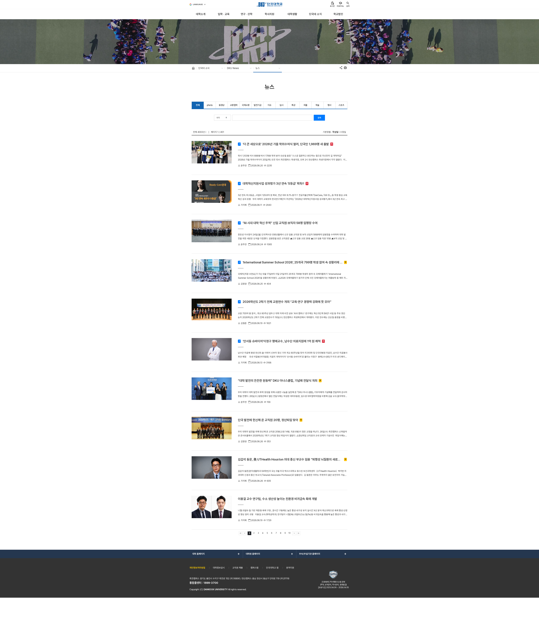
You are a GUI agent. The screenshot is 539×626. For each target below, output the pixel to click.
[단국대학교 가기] (269, 4)
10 (289, 533)
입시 (281, 105)
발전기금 (257, 105)
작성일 (335, 132)
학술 (317, 105)
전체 (198, 105)
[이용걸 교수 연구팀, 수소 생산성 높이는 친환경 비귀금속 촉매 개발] (212, 510)
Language (198, 4)
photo (210, 105)
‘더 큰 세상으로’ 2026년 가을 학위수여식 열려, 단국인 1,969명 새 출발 (286, 144)
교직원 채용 (237, 567)
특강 (293, 105)
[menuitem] (200, 14)
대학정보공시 (219, 567)
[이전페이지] (245, 533)
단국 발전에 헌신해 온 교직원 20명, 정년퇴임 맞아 (268, 420)
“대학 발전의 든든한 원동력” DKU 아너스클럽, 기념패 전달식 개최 (277, 380)
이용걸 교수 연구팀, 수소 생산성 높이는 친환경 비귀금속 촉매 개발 (277, 499)
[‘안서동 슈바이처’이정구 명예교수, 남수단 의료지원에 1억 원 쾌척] (212, 352)
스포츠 (341, 105)
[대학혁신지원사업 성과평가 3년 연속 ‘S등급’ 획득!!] (212, 194)
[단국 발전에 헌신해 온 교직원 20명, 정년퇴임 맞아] (212, 431)
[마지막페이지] (298, 533)
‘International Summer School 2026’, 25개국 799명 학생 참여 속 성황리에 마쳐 (293, 262)
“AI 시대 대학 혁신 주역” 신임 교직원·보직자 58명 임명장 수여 (280, 223)
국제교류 (245, 105)
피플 (305, 105)
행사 (329, 105)
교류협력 (233, 105)
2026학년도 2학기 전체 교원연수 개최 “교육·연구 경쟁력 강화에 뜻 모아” (287, 302)
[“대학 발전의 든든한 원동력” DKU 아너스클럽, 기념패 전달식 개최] (212, 391)
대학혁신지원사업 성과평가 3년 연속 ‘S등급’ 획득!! (273, 183)
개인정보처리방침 (197, 567)
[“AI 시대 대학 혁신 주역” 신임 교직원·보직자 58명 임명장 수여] (212, 234)
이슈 (269, 105)
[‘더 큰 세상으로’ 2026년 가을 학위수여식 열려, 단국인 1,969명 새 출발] (212, 155)
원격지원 (290, 567)
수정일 (343, 132)
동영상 (222, 105)
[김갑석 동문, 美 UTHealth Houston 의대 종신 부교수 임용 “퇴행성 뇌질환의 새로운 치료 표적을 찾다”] (212, 470)
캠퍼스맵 (254, 567)
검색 (319, 118)
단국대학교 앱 (272, 567)
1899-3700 (211, 582)
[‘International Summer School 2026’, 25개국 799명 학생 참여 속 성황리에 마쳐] (212, 273)
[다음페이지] (294, 533)
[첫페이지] (240, 533)
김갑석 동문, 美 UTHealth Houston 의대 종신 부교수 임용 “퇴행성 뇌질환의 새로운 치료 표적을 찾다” (289, 459)
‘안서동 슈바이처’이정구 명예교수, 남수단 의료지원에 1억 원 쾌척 (282, 341)
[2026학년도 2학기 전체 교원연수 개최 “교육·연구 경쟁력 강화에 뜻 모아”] (212, 313)
